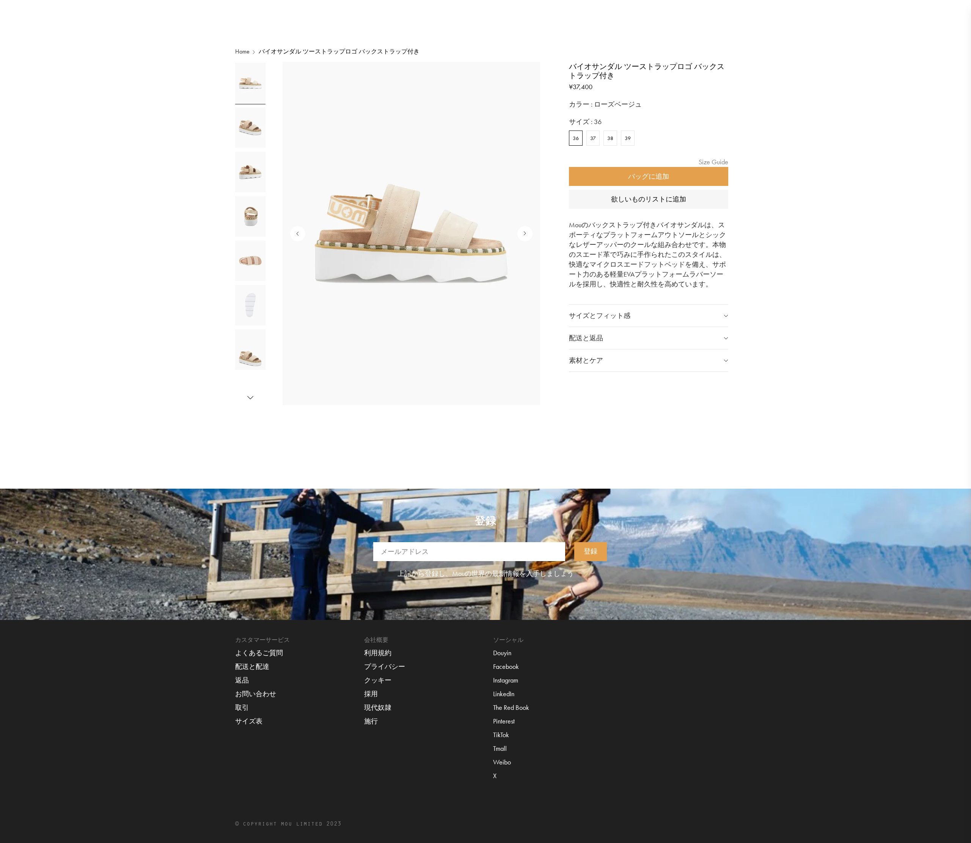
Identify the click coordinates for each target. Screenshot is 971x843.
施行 (371, 721)
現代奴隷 (377, 707)
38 (610, 138)
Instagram (505, 680)
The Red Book (511, 707)
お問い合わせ (255, 693)
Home (242, 51)
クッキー (377, 680)
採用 (371, 693)
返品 (242, 680)
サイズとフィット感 (599, 315)
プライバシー (384, 666)
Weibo (502, 762)
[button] (250, 397)
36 (576, 138)
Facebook (506, 666)
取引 (242, 707)
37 (593, 138)
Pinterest (504, 721)
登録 (590, 550)
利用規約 (377, 652)
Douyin (502, 652)
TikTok (501, 734)
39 (628, 138)
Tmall (500, 748)
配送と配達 (252, 666)
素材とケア (586, 360)
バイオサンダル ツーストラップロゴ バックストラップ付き (339, 51)
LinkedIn (503, 693)
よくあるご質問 (259, 652)
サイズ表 (248, 721)
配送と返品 (586, 337)
